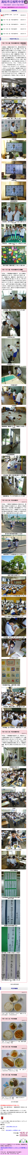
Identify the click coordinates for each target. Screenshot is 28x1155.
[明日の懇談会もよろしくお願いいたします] (10, 966)
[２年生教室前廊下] (10, 441)
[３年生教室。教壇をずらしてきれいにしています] (13, 300)
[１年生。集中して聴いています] (13, 108)
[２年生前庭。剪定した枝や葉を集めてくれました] (13, 465)
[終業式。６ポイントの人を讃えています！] (13, 87)
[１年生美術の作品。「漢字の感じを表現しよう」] (10, 671)
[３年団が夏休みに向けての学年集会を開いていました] (13, 585)
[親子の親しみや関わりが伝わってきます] (10, 939)
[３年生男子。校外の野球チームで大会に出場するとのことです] (13, 211)
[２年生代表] (13, 149)
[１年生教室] (13, 395)
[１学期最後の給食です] (13, 756)
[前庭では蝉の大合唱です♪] (13, 565)
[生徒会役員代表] (13, 191)
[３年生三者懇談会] (13, 860)
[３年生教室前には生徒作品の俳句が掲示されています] (10, 884)
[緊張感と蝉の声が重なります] (10, 912)
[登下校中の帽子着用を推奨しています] (13, 523)
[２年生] (13, 818)
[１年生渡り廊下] (13, 374)
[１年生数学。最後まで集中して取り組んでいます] (13, 696)
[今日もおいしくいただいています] (13, 839)
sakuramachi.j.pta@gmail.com (13, 1130)
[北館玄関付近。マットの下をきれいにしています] (13, 485)
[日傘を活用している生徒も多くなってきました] (13, 544)
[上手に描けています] (13, 647)
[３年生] (13, 798)
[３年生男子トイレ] (10, 350)
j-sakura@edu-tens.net (11, 1126)
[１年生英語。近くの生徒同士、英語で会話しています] (13, 717)
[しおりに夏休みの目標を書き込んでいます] (13, 606)
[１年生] (13, 777)
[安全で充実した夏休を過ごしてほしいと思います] (13, 255)
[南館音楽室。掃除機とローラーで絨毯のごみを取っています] (13, 416)
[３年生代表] (13, 170)
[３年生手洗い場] (10, 323)
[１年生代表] (13, 128)
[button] (26, 2)
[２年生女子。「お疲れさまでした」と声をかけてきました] (13, 233)
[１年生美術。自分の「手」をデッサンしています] (13, 627)
